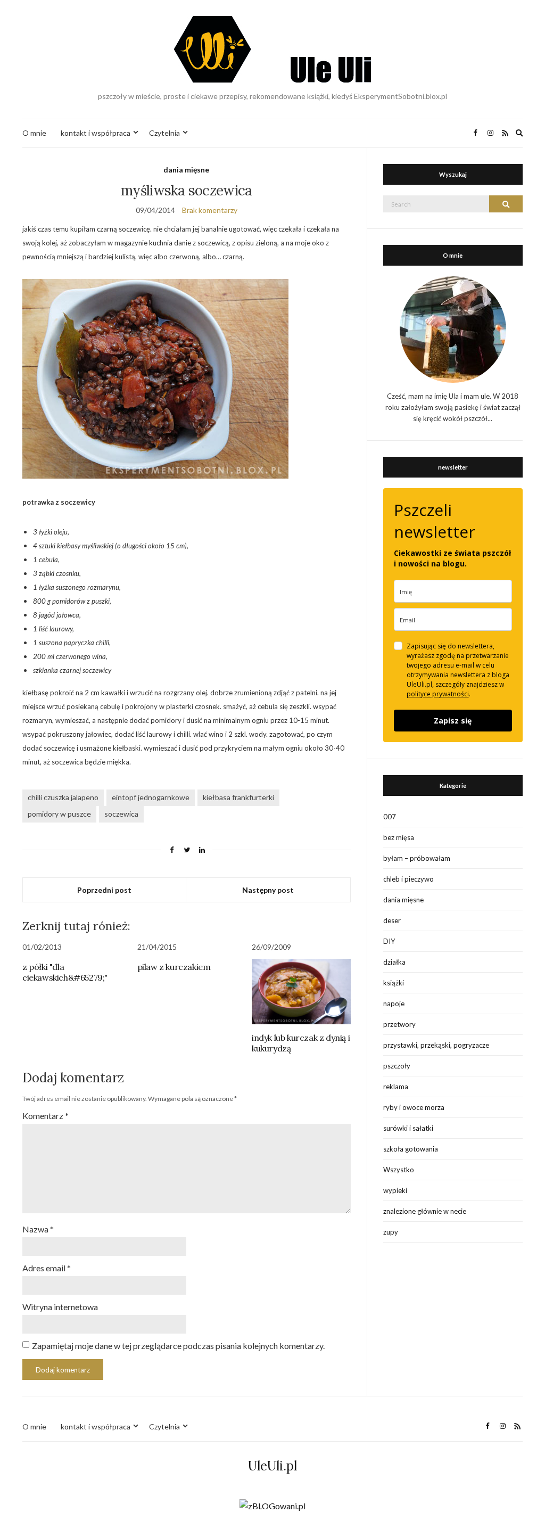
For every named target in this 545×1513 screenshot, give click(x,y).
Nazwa (38, 1229)
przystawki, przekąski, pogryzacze (436, 1045)
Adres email (46, 1268)
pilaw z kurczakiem (174, 966)
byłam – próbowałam (416, 858)
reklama (395, 1086)
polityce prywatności (438, 693)
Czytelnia (164, 132)
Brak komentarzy (209, 210)
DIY (389, 941)
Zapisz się (453, 721)
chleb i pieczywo (408, 879)
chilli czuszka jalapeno (63, 797)
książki (393, 982)
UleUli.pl (272, 1466)
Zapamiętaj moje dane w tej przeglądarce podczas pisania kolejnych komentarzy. (178, 1346)
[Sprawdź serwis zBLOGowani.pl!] (272, 1505)
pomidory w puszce (59, 813)
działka (394, 962)
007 (389, 816)
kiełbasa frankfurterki (238, 797)
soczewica (121, 813)
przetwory (399, 1024)
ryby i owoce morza (413, 1107)
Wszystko (398, 1169)
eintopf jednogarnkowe (150, 797)
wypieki (395, 1190)
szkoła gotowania (410, 1149)
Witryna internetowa (60, 1307)
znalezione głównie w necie (424, 1211)
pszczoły (396, 1066)
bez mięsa (398, 837)
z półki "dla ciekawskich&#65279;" (65, 972)
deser (392, 920)
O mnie (34, 132)
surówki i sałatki (408, 1128)
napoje (393, 1003)
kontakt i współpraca (95, 132)
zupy (390, 1232)
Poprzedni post (104, 889)
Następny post (268, 889)
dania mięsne (186, 169)
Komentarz (45, 1116)
